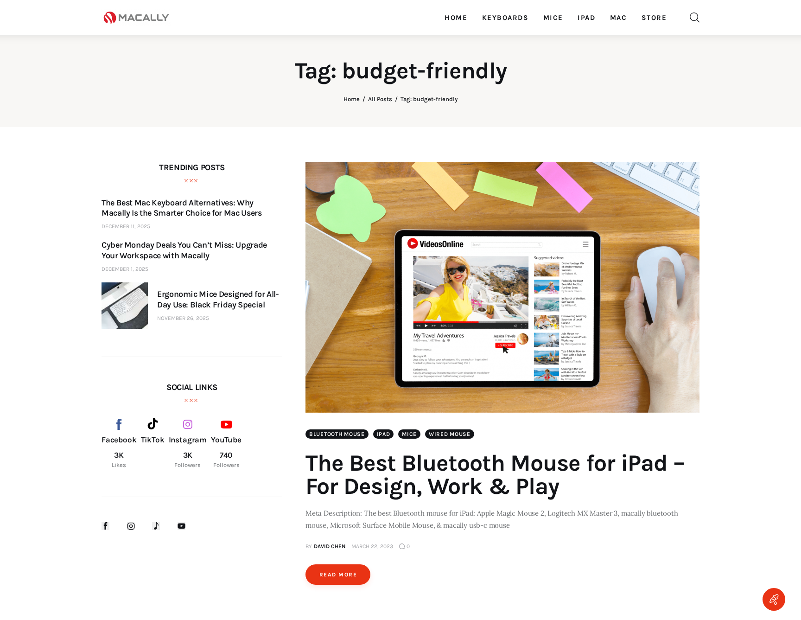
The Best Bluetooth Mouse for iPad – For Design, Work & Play (495, 474)
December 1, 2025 (125, 269)
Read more (338, 574)
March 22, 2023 (372, 546)
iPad (383, 434)
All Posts (380, 99)
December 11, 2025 (126, 226)
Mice (409, 434)
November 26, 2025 (183, 318)
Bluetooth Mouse (337, 434)
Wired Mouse (449, 434)
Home (351, 99)
